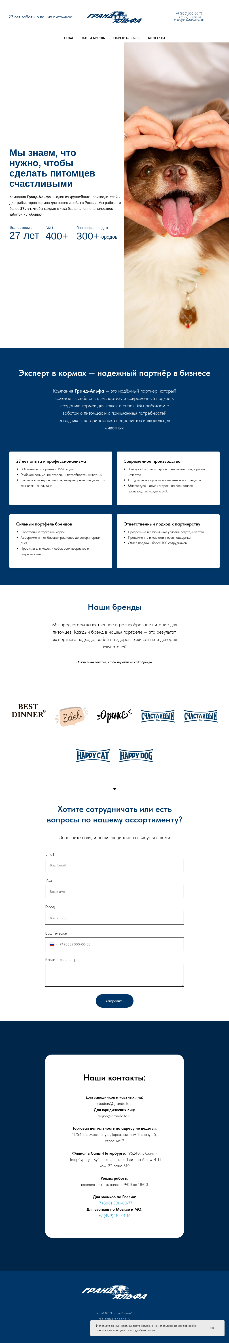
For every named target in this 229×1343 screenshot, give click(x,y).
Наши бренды (94, 38)
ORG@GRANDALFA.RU (189, 20)
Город (50, 906)
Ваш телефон (56, 933)
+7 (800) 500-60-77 (189, 13)
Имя (49, 880)
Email (49, 854)
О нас (69, 38)
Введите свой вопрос (63, 959)
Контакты (156, 38)
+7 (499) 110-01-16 (189, 17)
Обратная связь (126, 38)
